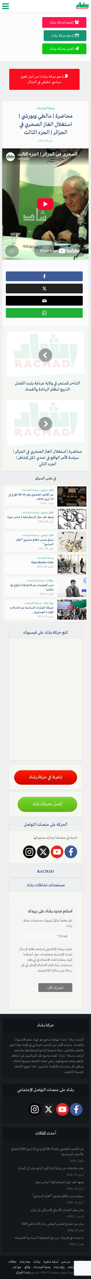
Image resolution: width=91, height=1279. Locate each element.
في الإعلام (73, 1267)
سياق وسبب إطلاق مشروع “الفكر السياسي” (58, 1196)
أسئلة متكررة (50, 1262)
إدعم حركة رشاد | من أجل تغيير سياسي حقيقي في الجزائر (42, 79)
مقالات (50, 580)
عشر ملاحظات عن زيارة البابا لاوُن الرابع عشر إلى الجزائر (51, 1168)
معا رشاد (25, 1262)
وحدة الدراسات (46, 108)
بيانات (36, 1262)
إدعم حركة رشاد (62, 35)
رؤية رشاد (49, 603)
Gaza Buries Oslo (42, 563)
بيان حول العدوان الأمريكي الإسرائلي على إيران (57, 1210)
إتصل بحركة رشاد (62, 48)
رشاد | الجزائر (23, 1273)
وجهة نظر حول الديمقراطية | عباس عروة (30, 517)
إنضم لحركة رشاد (62, 22)
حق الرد (17, 1267)
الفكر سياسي (47, 490)
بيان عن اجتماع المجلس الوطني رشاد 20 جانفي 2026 (52, 1224)
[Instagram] (29, 852)
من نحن (65, 1262)
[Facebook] (71, 852)
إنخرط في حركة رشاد (45, 777)
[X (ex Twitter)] (43, 852)
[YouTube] (57, 852)
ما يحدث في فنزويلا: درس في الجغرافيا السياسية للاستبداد (49, 1238)
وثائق (27, 1267)
